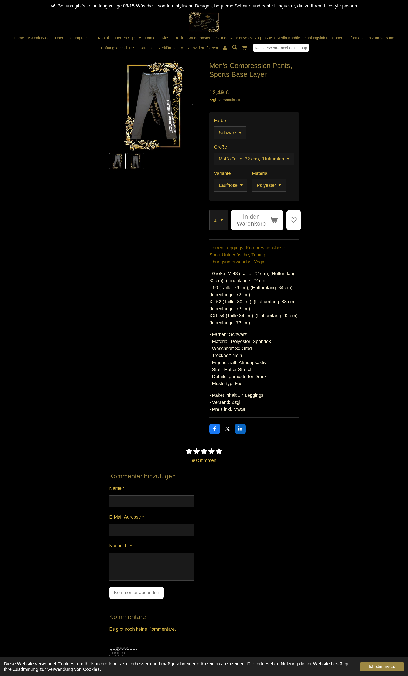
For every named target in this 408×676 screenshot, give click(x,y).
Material (260, 173)
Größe (220, 147)
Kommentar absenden (136, 592)
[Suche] (234, 47)
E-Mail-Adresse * (126, 517)
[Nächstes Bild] (192, 106)
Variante (222, 173)
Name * (117, 488)
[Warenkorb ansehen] (244, 48)
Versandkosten (231, 99)
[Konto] (225, 48)
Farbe (220, 120)
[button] (117, 161)
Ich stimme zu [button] (382, 666)
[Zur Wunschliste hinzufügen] (293, 220)
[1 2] (218, 220)
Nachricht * (120, 545)
